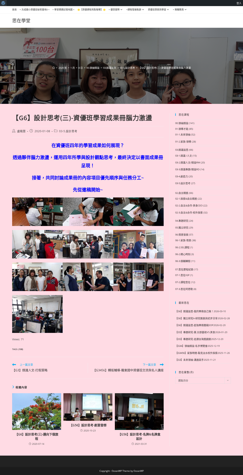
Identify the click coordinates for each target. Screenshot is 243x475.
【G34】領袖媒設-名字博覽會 (191, 346)
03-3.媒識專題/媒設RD (187, 169)
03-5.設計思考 (68, 131)
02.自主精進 (181, 193)
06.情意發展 (181, 234)
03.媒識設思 (181, 149)
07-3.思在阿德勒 (184, 289)
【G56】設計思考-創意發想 (88, 425)
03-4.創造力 (181, 176)
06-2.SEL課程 (182, 247)
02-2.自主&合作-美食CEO (189, 205)
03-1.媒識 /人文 (183, 155)
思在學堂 (21, 20)
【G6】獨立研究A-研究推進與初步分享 (196, 318)
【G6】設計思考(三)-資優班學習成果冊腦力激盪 (165, 67)
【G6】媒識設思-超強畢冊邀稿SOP (194, 325)
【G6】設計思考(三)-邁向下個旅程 (36, 436)
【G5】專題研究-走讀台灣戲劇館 (193, 339)
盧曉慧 (21, 131)
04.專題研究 (181, 220)
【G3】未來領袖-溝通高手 (189, 359)
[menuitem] (3, 3)
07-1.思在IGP (182, 275)
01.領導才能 (181, 128)
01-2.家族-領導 (183, 141)
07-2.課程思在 (182, 282)
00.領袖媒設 (181, 123)
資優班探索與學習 (157, 9)
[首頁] (53, 67)
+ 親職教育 (178, 9)
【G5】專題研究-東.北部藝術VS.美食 (195, 332)
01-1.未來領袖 (182, 134)
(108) (20, 349)
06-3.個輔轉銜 (182, 261)
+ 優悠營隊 (114, 9)
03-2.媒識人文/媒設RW (187, 162)
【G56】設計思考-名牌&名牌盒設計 (139, 436)
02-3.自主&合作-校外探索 (189, 212)
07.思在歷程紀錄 (184, 269)
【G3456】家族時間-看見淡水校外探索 (196, 353)
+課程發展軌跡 (133, 9)
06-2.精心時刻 (182, 254)
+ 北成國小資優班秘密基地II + (35, 9)
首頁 (14, 9)
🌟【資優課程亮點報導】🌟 (91, 9)
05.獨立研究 (181, 227)
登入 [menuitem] (239, 3)
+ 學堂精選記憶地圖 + (63, 9)
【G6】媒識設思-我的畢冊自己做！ (194, 311)
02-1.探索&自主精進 (186, 198)
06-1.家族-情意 (183, 240)
